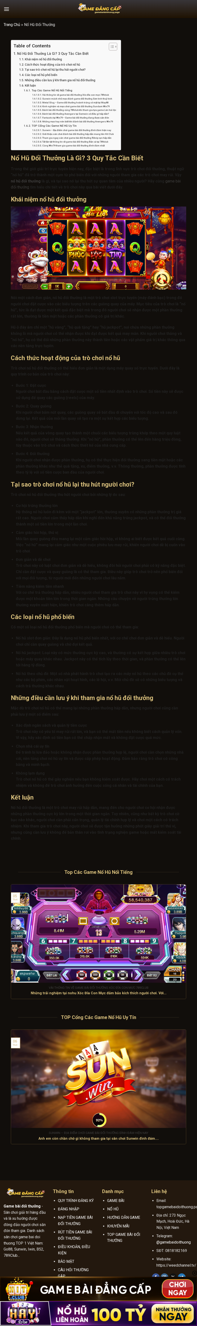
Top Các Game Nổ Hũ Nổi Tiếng (52, 90)
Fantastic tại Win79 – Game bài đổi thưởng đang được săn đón (75, 117)
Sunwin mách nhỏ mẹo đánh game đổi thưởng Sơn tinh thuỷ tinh (77, 98)
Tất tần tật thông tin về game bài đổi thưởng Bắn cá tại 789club (75, 141)
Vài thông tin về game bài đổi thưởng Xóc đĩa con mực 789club (75, 95)
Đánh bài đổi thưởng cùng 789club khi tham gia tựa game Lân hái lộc (79, 110)
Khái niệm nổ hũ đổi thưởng (43, 59)
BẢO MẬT (66, 1261)
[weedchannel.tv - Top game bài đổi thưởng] (98, 9)
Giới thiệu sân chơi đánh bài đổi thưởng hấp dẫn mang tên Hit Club (78, 134)
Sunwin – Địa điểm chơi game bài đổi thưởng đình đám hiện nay (76, 130)
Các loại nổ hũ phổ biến (41, 75)
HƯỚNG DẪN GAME (123, 1217)
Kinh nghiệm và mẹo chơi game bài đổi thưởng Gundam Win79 (76, 106)
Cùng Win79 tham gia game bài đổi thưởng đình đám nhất (73, 145)
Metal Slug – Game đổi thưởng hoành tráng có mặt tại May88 (75, 102)
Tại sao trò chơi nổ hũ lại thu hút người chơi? (55, 69)
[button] (6, 9)
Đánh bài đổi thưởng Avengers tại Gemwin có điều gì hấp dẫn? (75, 114)
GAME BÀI (115, 1200)
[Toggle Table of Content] (110, 47)
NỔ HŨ (112, 1209)
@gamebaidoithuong (173, 1242)
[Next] (187, 945)
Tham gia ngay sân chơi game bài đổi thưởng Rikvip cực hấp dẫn (76, 138)
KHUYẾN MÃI (118, 1226)
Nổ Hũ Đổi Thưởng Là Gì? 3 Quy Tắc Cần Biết (53, 54)
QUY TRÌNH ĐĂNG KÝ (76, 1200)
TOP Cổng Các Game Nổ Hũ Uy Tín (54, 125)
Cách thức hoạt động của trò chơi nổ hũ (52, 64)
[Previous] (9, 945)
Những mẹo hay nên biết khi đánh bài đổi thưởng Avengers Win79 (77, 121)
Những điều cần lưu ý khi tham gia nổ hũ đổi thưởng (60, 80)
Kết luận (30, 85)
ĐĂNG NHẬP (68, 1209)
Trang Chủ (12, 24)
